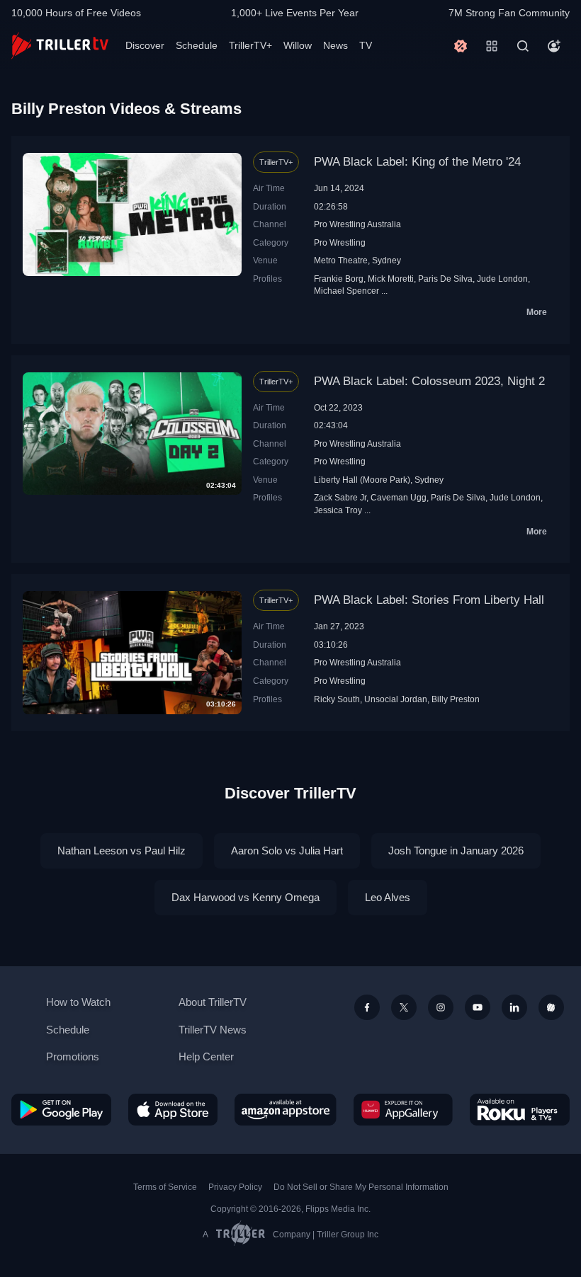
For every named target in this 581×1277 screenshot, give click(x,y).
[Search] (522, 46)
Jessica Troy (338, 510)
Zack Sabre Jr (340, 497)
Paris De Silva (445, 278)
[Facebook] (367, 1007)
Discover (144, 45)
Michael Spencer (346, 290)
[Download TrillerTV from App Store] (173, 1110)
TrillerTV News (213, 1030)
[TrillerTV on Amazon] (286, 1110)
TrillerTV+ (250, 45)
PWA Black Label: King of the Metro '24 (417, 161)
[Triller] (551, 1007)
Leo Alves (387, 897)
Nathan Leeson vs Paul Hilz (121, 850)
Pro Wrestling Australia (357, 224)
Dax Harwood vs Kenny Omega (245, 897)
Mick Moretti (391, 278)
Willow (297, 45)
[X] (404, 1007)
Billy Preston (455, 699)
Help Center (206, 1056)
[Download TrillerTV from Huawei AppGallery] (403, 1110)
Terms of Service (165, 1187)
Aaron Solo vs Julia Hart (287, 850)
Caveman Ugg (399, 497)
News (335, 45)
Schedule (197, 45)
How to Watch (78, 1002)
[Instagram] (440, 1007)
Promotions (72, 1056)
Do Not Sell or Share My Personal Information (361, 1187)
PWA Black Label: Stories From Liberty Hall (429, 600)
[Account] (554, 46)
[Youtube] (477, 1007)
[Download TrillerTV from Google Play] (61, 1110)
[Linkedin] (514, 1007)
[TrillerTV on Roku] (520, 1110)
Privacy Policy (235, 1187)
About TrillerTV (213, 1002)
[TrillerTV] (59, 45)
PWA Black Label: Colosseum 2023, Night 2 (429, 381)
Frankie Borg (338, 278)
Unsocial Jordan (395, 699)
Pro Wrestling (340, 242)
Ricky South (337, 699)
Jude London (502, 278)
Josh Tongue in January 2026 (456, 850)
